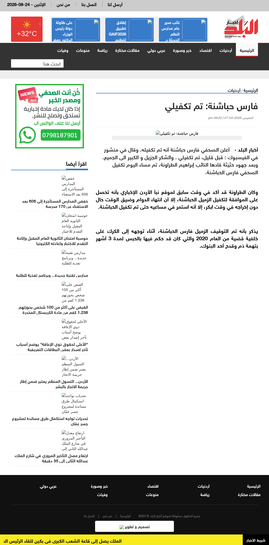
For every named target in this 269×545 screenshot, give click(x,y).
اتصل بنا (88, 4)
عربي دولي (156, 49)
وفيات (62, 49)
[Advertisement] (177, 304)
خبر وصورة (182, 49)
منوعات (83, 49)
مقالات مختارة (127, 49)
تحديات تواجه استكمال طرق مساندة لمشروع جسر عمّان (50, 420)
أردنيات (226, 49)
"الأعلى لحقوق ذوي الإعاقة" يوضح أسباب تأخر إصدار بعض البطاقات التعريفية (52, 346)
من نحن (63, 4)
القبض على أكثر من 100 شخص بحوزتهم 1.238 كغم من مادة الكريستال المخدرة (53, 309)
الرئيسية (247, 49)
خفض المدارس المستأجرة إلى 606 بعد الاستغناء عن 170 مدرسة (55, 203)
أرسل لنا (115, 4)
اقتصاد (205, 49)
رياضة (102, 49)
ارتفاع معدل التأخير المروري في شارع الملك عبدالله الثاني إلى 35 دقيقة (51, 457)
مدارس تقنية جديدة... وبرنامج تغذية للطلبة (52, 274)
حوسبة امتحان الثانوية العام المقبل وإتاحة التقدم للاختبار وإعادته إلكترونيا (52, 240)
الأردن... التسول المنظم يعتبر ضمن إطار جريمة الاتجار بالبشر (54, 383)
